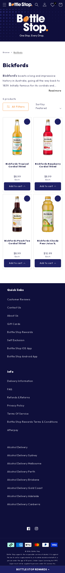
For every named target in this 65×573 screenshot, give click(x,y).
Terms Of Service (18, 413)
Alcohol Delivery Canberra (23, 504)
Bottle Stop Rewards (20, 332)
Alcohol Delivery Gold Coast (24, 488)
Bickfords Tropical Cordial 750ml (17, 165)
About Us (12, 315)
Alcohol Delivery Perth (21, 471)
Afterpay (12, 430)
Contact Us (14, 307)
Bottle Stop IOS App (19, 348)
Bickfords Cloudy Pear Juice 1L (47, 242)
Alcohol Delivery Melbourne (24, 463)
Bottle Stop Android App (22, 356)
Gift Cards (13, 324)
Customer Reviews (18, 299)
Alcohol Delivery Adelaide (23, 496)
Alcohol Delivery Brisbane (23, 479)
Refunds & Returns (18, 397)
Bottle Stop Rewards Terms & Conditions (32, 421)
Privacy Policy (15, 405)
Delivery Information (20, 381)
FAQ (9, 389)
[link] (32, 25)
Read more (55, 90)
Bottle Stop (35, 551)
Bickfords (18, 52)
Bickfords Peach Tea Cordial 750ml (17, 242)
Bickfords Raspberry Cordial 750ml (47, 165)
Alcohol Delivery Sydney (22, 455)
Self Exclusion (15, 340)
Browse (6, 52)
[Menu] (4, 5)
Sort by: (40, 104)
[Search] (37, 5)
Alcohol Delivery (17, 447)
